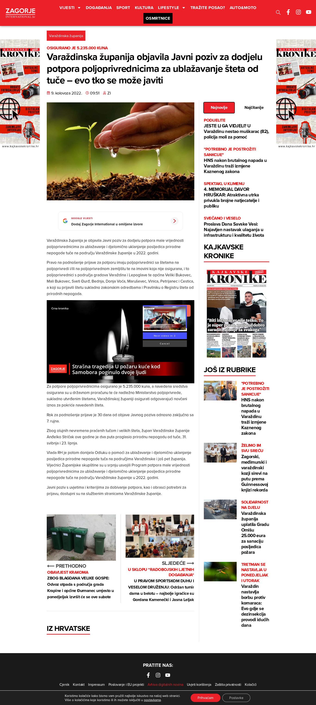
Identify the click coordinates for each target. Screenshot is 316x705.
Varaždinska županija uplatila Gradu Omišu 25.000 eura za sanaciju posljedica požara (255, 527)
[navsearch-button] (278, 13)
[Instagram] (298, 12)
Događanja (99, 8)
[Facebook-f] (288, 12)
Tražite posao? (207, 8)
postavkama (152, 700)
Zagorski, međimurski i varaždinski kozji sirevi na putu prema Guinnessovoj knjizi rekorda (254, 468)
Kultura (144, 8)
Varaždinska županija (66, 35)
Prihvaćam (206, 698)
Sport (123, 8)
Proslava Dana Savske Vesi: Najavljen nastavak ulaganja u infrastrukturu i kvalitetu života (234, 227)
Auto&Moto (243, 8)
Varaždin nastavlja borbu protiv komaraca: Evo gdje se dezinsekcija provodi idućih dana (255, 595)
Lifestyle (168, 8)
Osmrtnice (158, 18)
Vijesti (67, 8)
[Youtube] (308, 12)
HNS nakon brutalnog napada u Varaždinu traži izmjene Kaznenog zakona (235, 161)
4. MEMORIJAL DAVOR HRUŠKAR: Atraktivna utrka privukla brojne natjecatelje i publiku (231, 195)
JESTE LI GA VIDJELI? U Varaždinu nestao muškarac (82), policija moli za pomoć (236, 129)
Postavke (236, 698)
